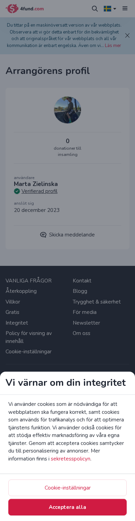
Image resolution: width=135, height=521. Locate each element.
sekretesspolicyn (70, 458)
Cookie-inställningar (68, 487)
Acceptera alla (67, 507)
